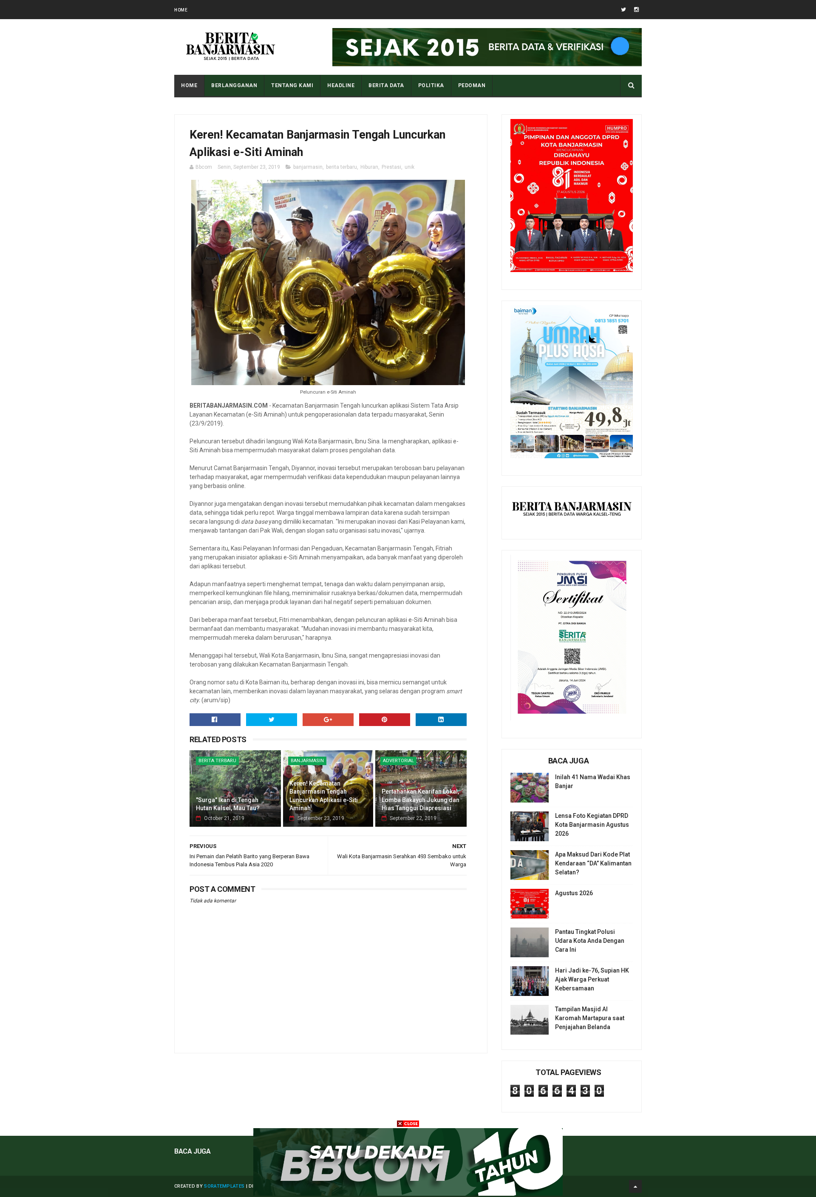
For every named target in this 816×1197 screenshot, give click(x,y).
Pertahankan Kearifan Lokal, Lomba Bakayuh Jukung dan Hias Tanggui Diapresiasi (420, 799)
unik (409, 167)
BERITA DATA (386, 85)
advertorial (398, 760)
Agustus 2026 (574, 893)
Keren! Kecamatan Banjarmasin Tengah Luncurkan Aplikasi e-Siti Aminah (323, 796)
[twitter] (623, 9)
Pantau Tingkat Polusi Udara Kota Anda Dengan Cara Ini (589, 940)
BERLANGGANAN (234, 85)
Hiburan (369, 167)
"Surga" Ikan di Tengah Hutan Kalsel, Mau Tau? (228, 804)
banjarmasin (308, 167)
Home (180, 10)
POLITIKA (431, 85)
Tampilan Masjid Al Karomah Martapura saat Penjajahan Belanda (589, 1018)
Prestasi (391, 167)
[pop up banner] (408, 1193)
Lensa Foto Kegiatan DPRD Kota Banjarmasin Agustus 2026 (592, 824)
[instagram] (636, 9)
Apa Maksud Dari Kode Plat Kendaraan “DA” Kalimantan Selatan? (593, 863)
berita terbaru (341, 167)
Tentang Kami (292, 85)
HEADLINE (340, 85)
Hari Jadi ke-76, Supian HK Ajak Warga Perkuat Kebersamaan (592, 979)
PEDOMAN (472, 85)
